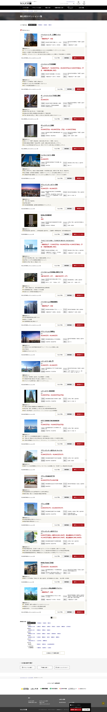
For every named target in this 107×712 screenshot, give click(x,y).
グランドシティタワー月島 (49, 184)
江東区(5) (48, 626)
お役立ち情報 (81, 7)
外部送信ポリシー (60, 709)
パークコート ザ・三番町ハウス (51, 34)
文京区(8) (39, 637)
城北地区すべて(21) (31, 637)
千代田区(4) (40, 24)
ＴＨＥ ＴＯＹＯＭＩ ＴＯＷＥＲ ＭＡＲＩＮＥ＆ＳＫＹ (57, 240)
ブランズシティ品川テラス (49, 531)
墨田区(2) (43, 626)
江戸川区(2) (68, 626)
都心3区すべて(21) (32, 24)
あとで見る (87, 709)
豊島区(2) (43, 637)
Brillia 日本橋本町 (46, 215)
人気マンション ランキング (70, 8)
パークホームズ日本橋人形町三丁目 (52, 272)
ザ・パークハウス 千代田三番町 (51, 95)
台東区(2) (39, 626)
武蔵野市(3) (45, 640)
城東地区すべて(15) (31, 626)
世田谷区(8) (54, 633)
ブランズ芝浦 (45, 504)
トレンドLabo (71, 702)
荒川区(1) (53, 626)
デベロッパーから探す (37, 7)
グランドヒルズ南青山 (48, 331)
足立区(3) (58, 626)
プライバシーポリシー (51, 709)
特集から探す (48, 7)
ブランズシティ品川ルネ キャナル (51, 450)
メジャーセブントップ (23, 11)
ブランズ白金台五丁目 (48, 476)
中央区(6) (45, 24)
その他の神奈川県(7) (50, 644)
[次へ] (55, 617)
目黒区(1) (43, 633)
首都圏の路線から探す (59, 7)
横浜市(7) (38, 644)
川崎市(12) (44, 644)
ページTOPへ (103, 703)
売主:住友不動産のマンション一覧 (28, 178)
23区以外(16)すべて (31, 640)
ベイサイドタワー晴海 (48, 155)
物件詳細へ (67, 57)
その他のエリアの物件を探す (52, 653)
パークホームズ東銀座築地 (49, 302)
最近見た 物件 (84, 4)
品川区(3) (39, 633)
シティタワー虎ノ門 (47, 361)
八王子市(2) (39, 640)
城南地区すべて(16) (31, 633)
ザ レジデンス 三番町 (47, 125)
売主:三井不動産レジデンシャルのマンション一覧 (31, 57)
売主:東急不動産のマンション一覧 (28, 469)
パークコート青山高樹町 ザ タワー (51, 588)
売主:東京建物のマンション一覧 (27, 234)
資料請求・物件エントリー (76, 709)
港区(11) (50, 24)
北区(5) (48, 637)
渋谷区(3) (59, 633)
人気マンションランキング (62, 667)
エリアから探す (26, 7)
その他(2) (49, 647)
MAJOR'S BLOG (62, 702)
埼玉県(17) (44, 647)
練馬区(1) (57, 637)
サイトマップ (66, 709)
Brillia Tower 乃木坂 (47, 562)
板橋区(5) (52, 637)
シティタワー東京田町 (48, 391)
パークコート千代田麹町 (48, 64)
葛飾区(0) (63, 626)
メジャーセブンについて (70, 1)
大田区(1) (48, 633)
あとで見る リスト (78, 4)
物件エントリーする (78, 57)
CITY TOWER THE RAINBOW (50, 420)
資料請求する (80, 89)
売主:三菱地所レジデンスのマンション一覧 (29, 118)
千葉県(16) (39, 647)
